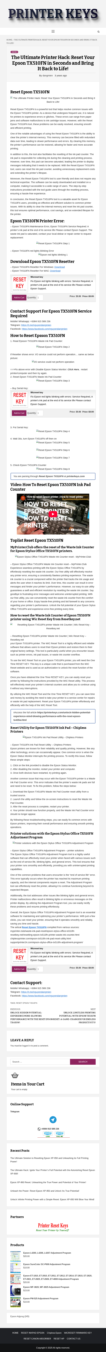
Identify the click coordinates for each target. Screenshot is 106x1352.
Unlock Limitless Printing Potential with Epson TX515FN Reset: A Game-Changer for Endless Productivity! (74, 1016)
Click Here (73, 369)
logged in (26, 1046)
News (14, 52)
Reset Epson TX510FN (26, 1003)
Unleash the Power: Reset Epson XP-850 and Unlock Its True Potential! (44, 1191)
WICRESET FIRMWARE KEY (78, 1333)
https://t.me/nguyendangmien (36, 325)
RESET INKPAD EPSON (32, 1333)
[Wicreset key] (19, 284)
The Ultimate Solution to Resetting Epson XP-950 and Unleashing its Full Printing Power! (49, 1160)
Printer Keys (53, 14)
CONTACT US (73, 1339)
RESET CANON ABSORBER (37, 1339)
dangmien (48, 75)
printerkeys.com (76, 476)
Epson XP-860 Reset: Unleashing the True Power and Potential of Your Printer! (48, 1182)
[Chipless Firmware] (53, 1227)
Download (59, 267)
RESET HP (59, 1339)
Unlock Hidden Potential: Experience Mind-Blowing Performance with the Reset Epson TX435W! (31, 1016)
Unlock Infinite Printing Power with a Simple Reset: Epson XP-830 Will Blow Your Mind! (52, 1199)
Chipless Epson (54, 1333)
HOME (15, 1333)
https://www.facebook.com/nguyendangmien (44, 329)
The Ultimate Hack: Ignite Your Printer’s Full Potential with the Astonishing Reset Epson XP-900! (52, 1172)
